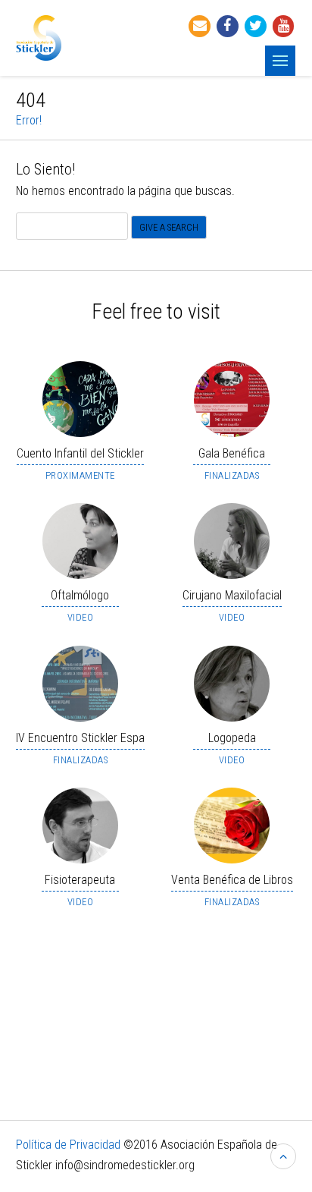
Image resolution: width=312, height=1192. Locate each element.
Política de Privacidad (69, 1144)
